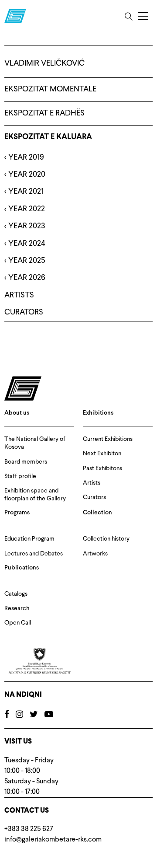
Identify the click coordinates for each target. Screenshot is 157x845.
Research (16, 608)
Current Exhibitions (108, 439)
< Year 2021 (24, 192)
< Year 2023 (24, 226)
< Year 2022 (24, 209)
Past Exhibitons (102, 468)
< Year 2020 (24, 174)
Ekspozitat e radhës (44, 113)
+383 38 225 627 (28, 829)
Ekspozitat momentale (50, 89)
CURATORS (23, 312)
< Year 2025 (24, 261)
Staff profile (20, 476)
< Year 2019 (24, 157)
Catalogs (15, 594)
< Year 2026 (24, 278)
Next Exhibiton (102, 453)
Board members (25, 462)
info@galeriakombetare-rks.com (53, 839)
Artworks (95, 554)
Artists (91, 483)
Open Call (17, 623)
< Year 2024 (24, 244)
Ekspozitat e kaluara (48, 137)
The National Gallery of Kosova (34, 443)
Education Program (29, 539)
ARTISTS (19, 295)
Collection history (106, 539)
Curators (94, 497)
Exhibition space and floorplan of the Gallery (35, 495)
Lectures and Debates (33, 554)
